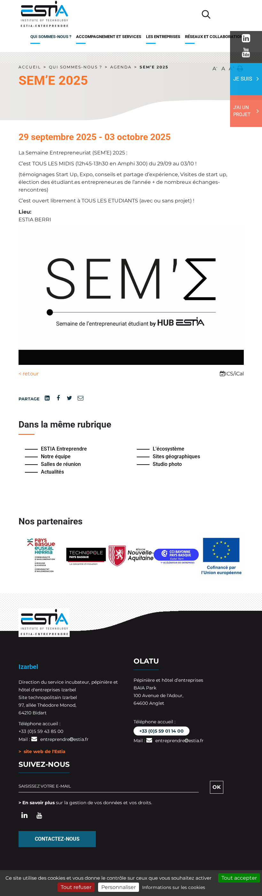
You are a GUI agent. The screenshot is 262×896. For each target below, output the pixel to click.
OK (216, 787)
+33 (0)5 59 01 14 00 (161, 731)
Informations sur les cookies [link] (173, 887)
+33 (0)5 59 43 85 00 (41, 731)
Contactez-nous (57, 839)
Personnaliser (118, 887)
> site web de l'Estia (42, 751)
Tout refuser (76, 887)
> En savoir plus (37, 803)
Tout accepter (239, 878)
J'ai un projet (241, 111)
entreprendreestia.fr (64, 739)
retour (29, 373)
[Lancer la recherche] (206, 14)
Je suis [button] (242, 78)
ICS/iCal (234, 373)
